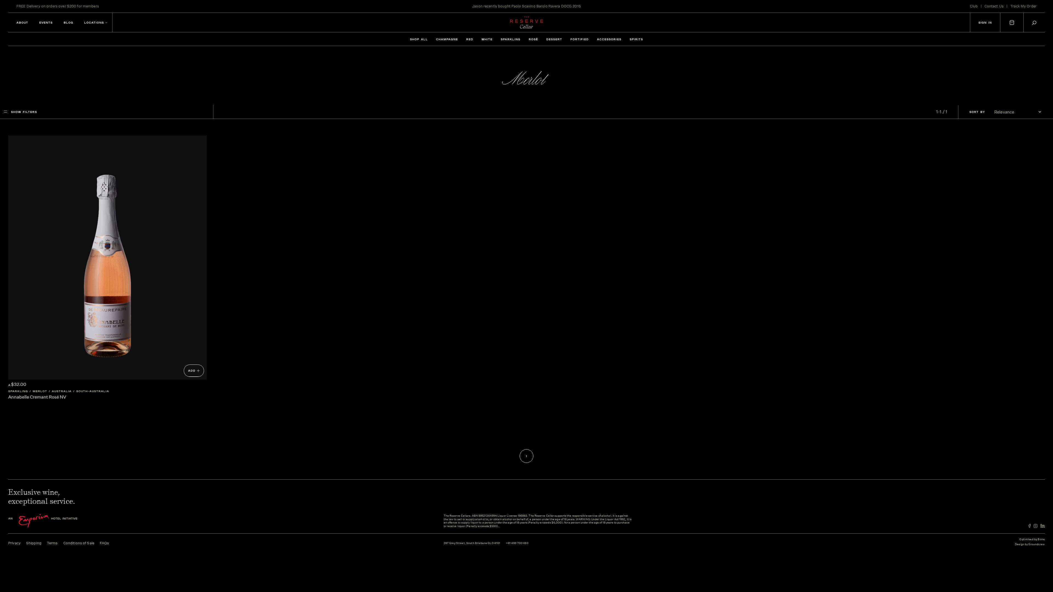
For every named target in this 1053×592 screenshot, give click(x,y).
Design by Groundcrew (1030, 544)
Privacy (14, 543)
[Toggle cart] (1012, 22)
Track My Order (1023, 6)
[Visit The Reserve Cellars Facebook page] (1029, 526)
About (22, 22)
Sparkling (510, 39)
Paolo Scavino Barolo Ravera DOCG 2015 (546, 6)
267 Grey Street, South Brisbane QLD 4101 (472, 543)
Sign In (985, 22)
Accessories (609, 39)
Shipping (33, 543)
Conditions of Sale (78, 543)
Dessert (554, 39)
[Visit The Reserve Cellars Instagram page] (1036, 526)
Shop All (419, 39)
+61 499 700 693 (517, 543)
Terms (52, 543)
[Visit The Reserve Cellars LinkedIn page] (1042, 526)
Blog (68, 22)
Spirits (636, 39)
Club (974, 6)
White (487, 39)
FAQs (104, 543)
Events (46, 22)
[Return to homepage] (526, 22)
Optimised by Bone (1032, 539)
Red (469, 39)
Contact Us (994, 6)
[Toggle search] (1034, 22)
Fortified (579, 39)
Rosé (533, 39)
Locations (94, 22)
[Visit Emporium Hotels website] (52, 521)
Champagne (447, 39)
